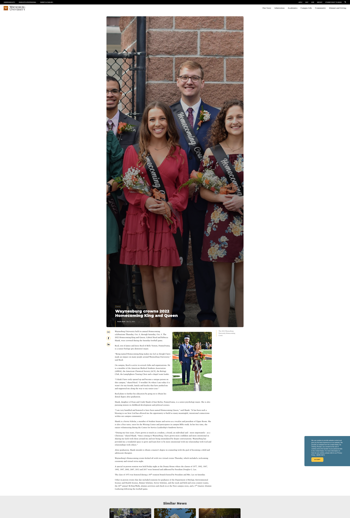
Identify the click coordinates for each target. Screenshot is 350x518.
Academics (293, 8)
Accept (317, 459)
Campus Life (306, 8)
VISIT (306, 2)
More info (320, 455)
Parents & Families (46, 2)
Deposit (319, 2)
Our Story (266, 8)
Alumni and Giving (337, 8)
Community (320, 8)
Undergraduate (9, 2)
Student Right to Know (333, 2)
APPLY (300, 2)
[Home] (14, 8)
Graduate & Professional (27, 2)
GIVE (312, 2)
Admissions (279, 8)
